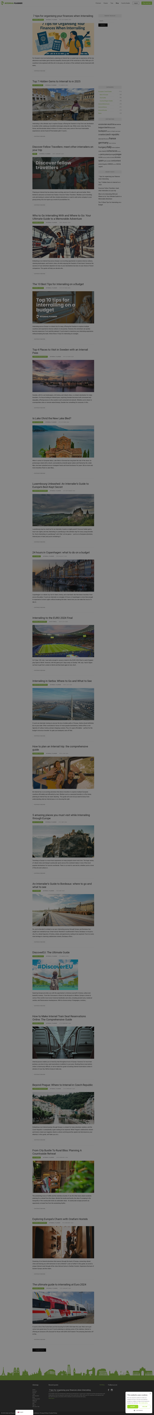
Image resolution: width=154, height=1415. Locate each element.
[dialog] (77, 707)
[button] (138, 1410)
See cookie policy (143, 1403)
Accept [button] (132, 1406)
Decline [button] (144, 1406)
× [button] (150, 1393)
